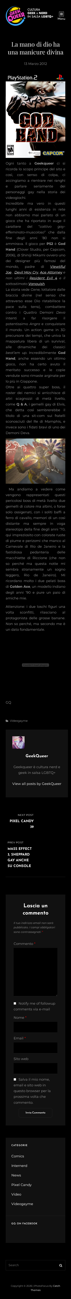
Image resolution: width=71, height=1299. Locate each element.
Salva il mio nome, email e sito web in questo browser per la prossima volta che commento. (32, 1090)
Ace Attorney (51, 272)
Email (20, 1038)
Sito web (21, 1059)
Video (16, 1194)
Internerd (19, 1166)
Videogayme (19, 721)
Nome (20, 1018)
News (16, 1175)
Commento (24, 944)
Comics (17, 1156)
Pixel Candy (21, 1185)
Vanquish (36, 284)
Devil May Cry (26, 272)
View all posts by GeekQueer (36, 784)
